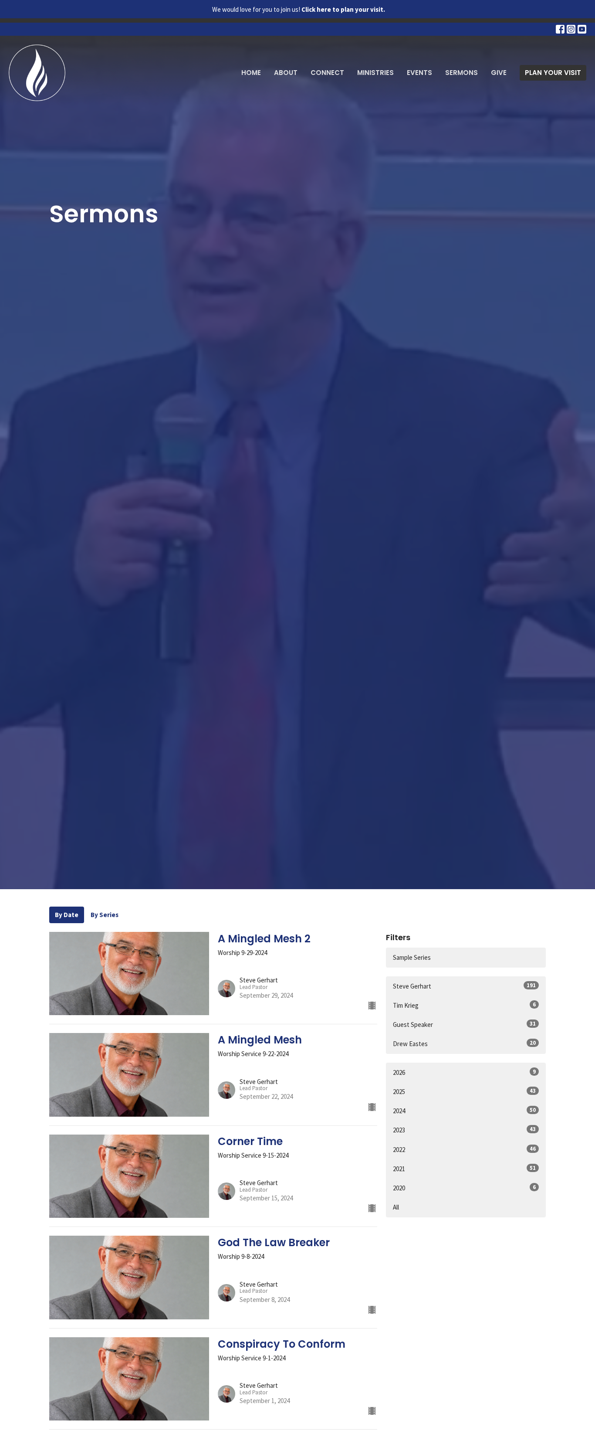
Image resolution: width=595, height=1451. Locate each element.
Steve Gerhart (464, 986)
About (286, 72)
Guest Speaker (464, 1024)
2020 (464, 1187)
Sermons (461, 72)
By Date (66, 915)
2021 (464, 1168)
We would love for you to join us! (298, 9)
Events (419, 72)
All (396, 1207)
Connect (327, 72)
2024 (464, 1110)
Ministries (375, 72)
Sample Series (412, 957)
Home (251, 72)
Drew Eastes (464, 1043)
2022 (464, 1149)
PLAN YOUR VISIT (553, 72)
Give (499, 72)
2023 (464, 1129)
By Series (104, 915)
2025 (464, 1091)
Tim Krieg (464, 1005)
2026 (464, 1072)
